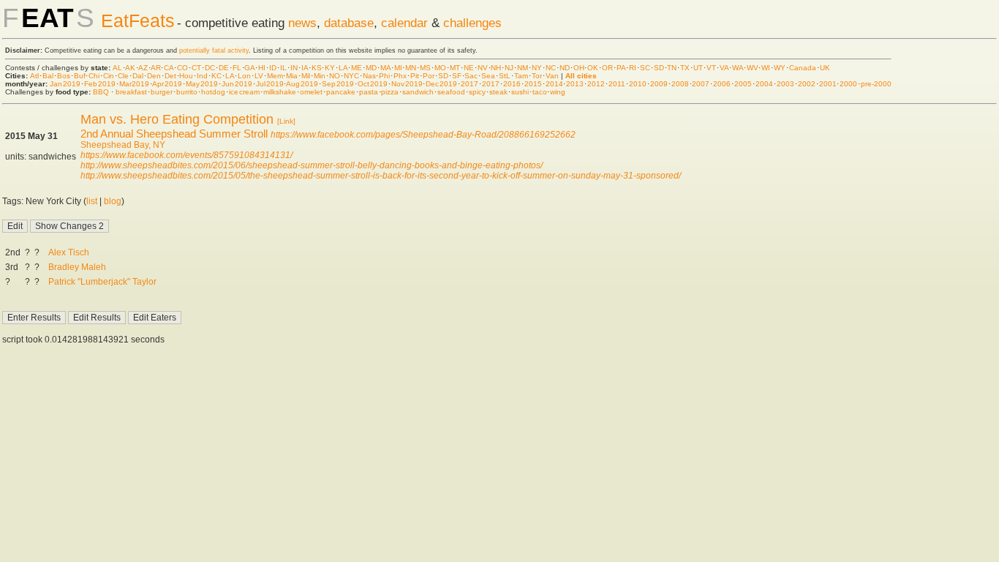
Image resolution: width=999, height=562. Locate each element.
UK (825, 68)
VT (711, 68)
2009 (659, 84)
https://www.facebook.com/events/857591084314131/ (186, 155)
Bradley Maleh (77, 267)
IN (294, 68)
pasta (368, 92)
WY (779, 68)
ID (272, 68)
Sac (471, 76)
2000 (848, 84)
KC (216, 76)
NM (522, 68)
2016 (512, 84)
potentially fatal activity (214, 50)
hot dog (213, 92)
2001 (828, 84)
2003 (785, 84)
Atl (34, 76)
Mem (275, 76)
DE (224, 68)
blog (112, 201)
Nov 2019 (407, 84)
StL (504, 76)
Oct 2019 (373, 84)
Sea (488, 76)
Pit (414, 76)
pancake (340, 92)
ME (356, 68)
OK (592, 68)
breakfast (131, 92)
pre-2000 (876, 84)
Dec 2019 (441, 84)
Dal (137, 76)
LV (259, 76)
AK (130, 68)
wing (557, 92)
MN (410, 68)
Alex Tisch (68, 252)
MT (455, 68)
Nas (369, 76)
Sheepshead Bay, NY (122, 145)
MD (371, 68)
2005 (743, 84)
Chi (93, 76)
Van (552, 76)
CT (196, 68)
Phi (384, 76)
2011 (616, 84)
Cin (108, 76)
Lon (244, 76)
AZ (143, 68)
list (91, 201)
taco (539, 92)
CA (168, 68)
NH (496, 68)
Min (319, 76)
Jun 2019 (237, 84)
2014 (554, 84)
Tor (537, 76)
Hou (186, 76)
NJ (509, 68)
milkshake (279, 92)
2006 (722, 84)
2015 (533, 84)
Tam (521, 76)
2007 (700, 84)
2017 (469, 84)
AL (117, 68)
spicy (477, 92)
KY (330, 68)
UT (698, 68)
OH (578, 68)
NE (469, 68)
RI (632, 68)
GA (249, 68)
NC (551, 68)
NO (334, 76)
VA (724, 68)
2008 (680, 84)
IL (283, 68)
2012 (596, 84)
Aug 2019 (302, 84)
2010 (637, 84)
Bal (47, 76)
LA (343, 68)
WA (737, 68)
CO (182, 68)
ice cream (244, 92)
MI (398, 68)
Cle (123, 76)
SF (456, 76)
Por (428, 76)
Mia (292, 76)
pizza (390, 92)
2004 (764, 84)
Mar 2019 (134, 84)
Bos (63, 76)
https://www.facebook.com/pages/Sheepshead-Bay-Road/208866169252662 (423, 135)
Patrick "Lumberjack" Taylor (102, 282)
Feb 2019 (100, 84)
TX (685, 68)
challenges (472, 22)
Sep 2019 (338, 84)
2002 (806, 84)
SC (645, 68)
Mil (305, 76)
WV (752, 68)
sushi (520, 92)
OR (607, 68)
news (302, 22)
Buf (80, 76)
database (349, 22)
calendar (404, 22)
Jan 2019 (65, 84)
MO (440, 68)
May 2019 (202, 84)
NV (483, 68)
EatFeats (138, 20)
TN (671, 68)
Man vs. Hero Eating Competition (177, 119)
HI (261, 68)
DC (210, 68)
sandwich (418, 92)
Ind (202, 76)
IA (304, 68)
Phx (400, 76)
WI (765, 68)
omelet (311, 92)
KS (317, 68)
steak (498, 92)
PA (621, 68)
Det (170, 76)
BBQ (101, 92)
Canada (802, 68)
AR (156, 68)
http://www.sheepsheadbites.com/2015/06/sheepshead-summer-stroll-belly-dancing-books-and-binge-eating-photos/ (311, 165)
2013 (575, 84)
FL (237, 68)
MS (425, 68)
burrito (186, 92)
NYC (351, 76)
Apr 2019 (167, 84)
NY (537, 68)
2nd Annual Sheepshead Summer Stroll (174, 133)
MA (385, 68)
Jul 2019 (270, 84)
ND (564, 68)
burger (162, 92)
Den (154, 76)
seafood (451, 92)
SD (659, 68)
